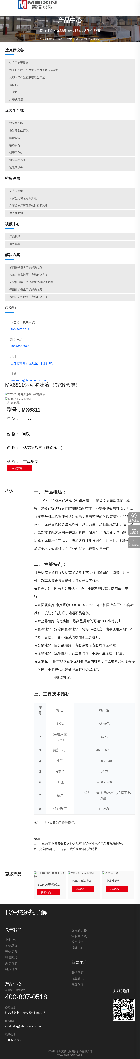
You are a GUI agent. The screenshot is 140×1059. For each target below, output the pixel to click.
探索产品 (46, 892)
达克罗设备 (14, 50)
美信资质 (11, 963)
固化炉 (13, 92)
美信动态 (77, 972)
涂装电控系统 (17, 160)
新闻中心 (79, 963)
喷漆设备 (14, 138)
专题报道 (77, 984)
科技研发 (11, 969)
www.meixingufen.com (70, 1055)
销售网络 (11, 957)
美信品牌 (11, 946)
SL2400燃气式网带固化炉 (49, 884)
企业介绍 (11, 940)
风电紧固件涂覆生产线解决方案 (28, 297)
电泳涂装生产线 (19, 130)
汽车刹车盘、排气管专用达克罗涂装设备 (34, 70)
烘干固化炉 (16, 152)
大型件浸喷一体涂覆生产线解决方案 (31, 282)
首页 (60, 39)
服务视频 (14, 244)
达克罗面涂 (16, 213)
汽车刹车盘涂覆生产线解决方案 (28, 274)
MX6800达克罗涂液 (84, 881)
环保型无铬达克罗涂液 (23, 198)
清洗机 (13, 85)
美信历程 (11, 951)
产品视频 (14, 236)
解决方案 (12, 255)
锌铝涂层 (81, 39)
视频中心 (12, 224)
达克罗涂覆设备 (19, 62)
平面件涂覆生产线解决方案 (25, 289)
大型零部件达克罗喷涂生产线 (27, 77)
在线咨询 (17, 468)
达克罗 (60, 500)
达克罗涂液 (94, 39)
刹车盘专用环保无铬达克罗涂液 (28, 205)
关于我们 (13, 930)
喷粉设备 (14, 145)
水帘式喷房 (16, 99)
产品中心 (69, 39)
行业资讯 (77, 978)
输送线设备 (16, 167)
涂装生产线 (14, 111)
